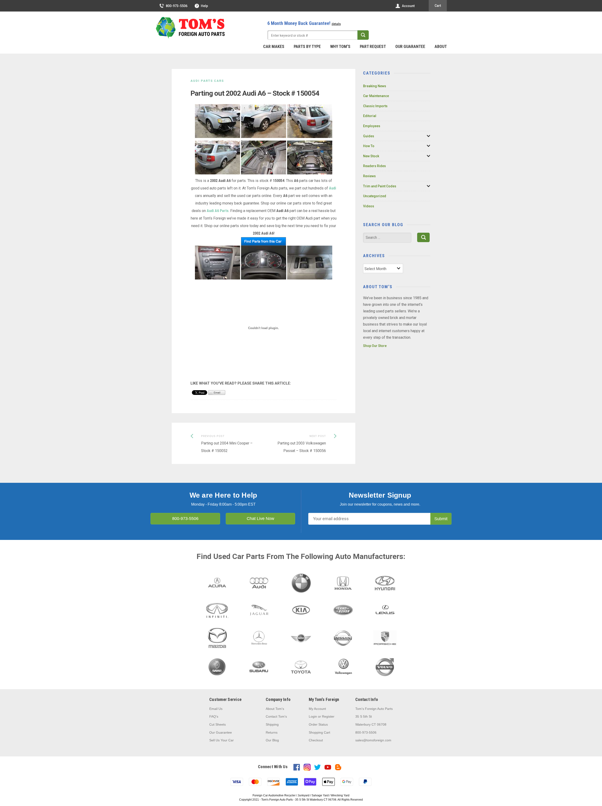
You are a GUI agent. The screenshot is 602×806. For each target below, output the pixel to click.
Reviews (369, 176)
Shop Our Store (375, 346)
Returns (271, 732)
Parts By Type (307, 46)
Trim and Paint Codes (379, 186)
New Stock (371, 156)
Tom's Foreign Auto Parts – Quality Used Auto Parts (190, 28)
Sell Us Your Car (221, 740)
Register (328, 716)
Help (204, 6)
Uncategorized (374, 196)
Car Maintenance (376, 96)
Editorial (369, 116)
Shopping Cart (319, 732)
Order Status (318, 724)
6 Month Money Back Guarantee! (304, 23)
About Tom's (275, 709)
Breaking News (374, 86)
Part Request (373, 46)
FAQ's (213, 716)
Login (313, 716)
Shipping (272, 724)
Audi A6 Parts (218, 210)
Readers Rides (374, 166)
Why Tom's (340, 46)
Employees (371, 126)
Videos (368, 206)
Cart (438, 6)
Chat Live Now (260, 518)
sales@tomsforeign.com (373, 740)
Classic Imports (375, 106)
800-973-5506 (176, 6)
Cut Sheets (217, 724)
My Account (317, 709)
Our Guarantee (410, 46)
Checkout (316, 740)
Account (408, 6)
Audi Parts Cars (207, 81)
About (441, 46)
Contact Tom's (276, 716)
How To (368, 146)
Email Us (215, 709)
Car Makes (273, 46)
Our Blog (272, 740)
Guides (368, 136)
